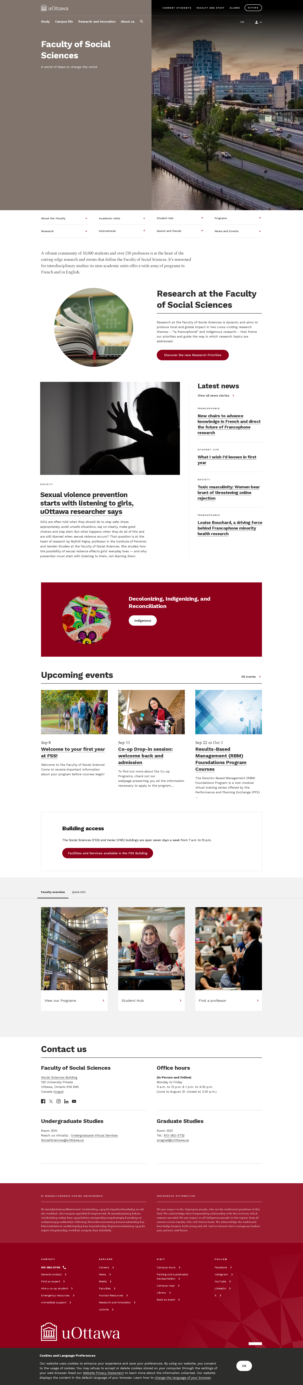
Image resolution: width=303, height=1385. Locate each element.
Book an (166, 1299)
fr (242, 22)
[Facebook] (43, 1101)
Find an (50, 1281)
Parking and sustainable (172, 1276)
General (51, 1274)
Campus (166, 1267)
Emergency (55, 1295)
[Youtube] (74, 1101)
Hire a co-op (54, 1288)
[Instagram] (58, 1101)
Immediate (53, 1302)
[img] (54, 7)
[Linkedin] (66, 1101)
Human (111, 1295)
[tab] (52, 894)
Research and (115, 1302)
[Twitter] (51, 1101)
